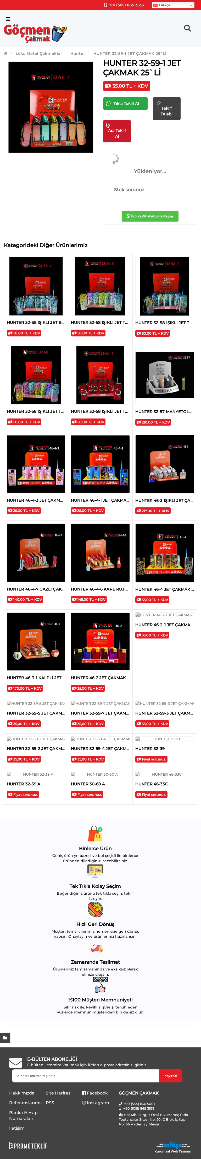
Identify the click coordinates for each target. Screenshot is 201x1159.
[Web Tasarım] (173, 1145)
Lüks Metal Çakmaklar (39, 53)
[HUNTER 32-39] (164, 739)
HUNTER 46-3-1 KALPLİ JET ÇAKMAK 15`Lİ (49, 677)
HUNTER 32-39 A (23, 783)
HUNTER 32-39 (150, 748)
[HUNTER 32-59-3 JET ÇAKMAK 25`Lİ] (164, 704)
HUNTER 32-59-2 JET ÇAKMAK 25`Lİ (43, 748)
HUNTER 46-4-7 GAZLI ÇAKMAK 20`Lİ (45, 589)
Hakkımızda (22, 1093)
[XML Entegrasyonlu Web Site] (53, 1145)
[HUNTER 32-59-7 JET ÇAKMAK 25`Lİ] (100, 704)
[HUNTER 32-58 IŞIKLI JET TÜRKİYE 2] (164, 286)
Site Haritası (58, 1093)
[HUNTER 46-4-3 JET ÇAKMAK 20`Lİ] (36, 464)
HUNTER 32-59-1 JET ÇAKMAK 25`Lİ (129, 53)
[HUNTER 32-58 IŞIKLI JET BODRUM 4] (36, 286)
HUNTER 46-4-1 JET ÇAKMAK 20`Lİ (106, 500)
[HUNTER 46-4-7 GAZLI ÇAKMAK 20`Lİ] (36, 552)
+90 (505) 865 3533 (125, 5)
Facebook (97, 1093)
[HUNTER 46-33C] (164, 774)
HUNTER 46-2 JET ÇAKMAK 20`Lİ (104, 677)
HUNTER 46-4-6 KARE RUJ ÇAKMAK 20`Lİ (113, 589)
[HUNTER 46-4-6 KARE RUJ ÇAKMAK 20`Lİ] (100, 552)
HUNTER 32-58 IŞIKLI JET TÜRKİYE (106, 322)
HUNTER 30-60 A (88, 783)
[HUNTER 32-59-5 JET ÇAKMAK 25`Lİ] (36, 704)
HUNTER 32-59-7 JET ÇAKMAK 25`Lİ (107, 713)
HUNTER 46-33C (151, 783)
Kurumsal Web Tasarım (172, 1151)
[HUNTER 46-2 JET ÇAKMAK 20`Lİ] (100, 641)
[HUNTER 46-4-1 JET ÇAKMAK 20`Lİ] (100, 464)
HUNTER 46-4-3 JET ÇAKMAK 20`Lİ (42, 500)
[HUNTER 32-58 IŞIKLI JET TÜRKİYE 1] (100, 375)
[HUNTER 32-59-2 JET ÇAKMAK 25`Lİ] (36, 739)
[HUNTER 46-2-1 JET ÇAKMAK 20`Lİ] (164, 615)
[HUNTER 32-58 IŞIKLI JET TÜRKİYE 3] (36, 375)
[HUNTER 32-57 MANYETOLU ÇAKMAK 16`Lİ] (164, 375)
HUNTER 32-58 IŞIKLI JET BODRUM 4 (44, 322)
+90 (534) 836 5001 (139, 1104)
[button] (187, 29)
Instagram (97, 1102)
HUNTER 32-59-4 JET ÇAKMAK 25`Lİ (107, 748)
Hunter (77, 53)
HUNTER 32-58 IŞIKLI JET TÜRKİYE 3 (43, 411)
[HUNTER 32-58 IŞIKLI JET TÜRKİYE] (100, 286)
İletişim (17, 1128)
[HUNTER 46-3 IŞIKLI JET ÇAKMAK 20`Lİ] (164, 464)
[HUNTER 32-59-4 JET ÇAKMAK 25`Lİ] (100, 739)
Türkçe (164, 5)
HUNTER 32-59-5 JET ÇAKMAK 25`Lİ (43, 713)
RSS (50, 1102)
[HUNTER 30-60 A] (100, 774)
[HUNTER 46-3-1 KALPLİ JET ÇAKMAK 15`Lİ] (36, 641)
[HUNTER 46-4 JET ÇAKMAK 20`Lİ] (164, 552)
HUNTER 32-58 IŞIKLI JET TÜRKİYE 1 (107, 411)
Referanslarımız (25, 1102)
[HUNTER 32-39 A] (36, 774)
